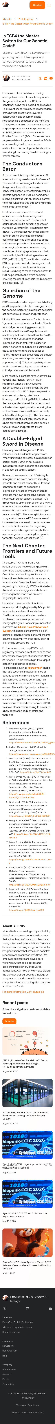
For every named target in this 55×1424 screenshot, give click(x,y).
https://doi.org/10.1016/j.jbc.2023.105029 (29, 816)
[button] (49, 5)
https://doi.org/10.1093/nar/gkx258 (26, 910)
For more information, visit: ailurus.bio (23, 991)
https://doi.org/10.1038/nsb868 (35, 772)
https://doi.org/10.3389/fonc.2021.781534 (29, 884)
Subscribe (9, 1021)
